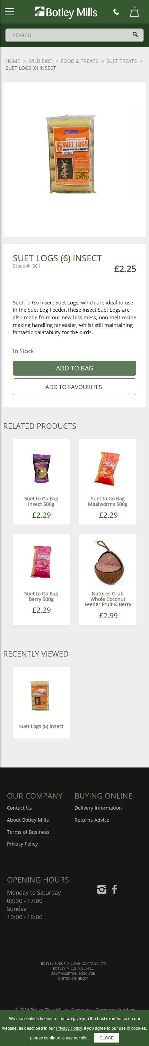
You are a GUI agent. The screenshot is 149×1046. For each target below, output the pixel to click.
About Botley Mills (28, 820)
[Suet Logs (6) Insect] (41, 694)
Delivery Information (98, 807)
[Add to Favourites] (75, 386)
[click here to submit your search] (135, 34)
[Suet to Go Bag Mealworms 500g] (107, 467)
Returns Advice (91, 820)
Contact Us (19, 807)
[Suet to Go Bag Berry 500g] (41, 562)
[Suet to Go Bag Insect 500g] (41, 467)
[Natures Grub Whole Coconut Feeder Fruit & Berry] (107, 562)
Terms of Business (28, 832)
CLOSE (106, 1037)
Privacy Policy (22, 843)
